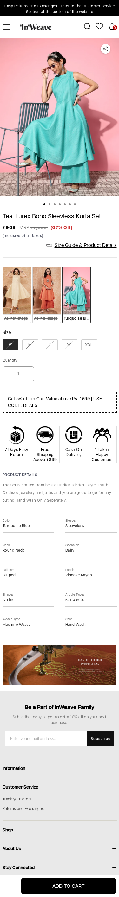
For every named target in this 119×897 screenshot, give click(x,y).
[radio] (17, 295)
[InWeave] (36, 26)
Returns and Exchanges (23, 808)
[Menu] (6, 27)
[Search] (83, 26)
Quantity (10, 360)
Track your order (17, 799)
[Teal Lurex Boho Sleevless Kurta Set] (59, 117)
